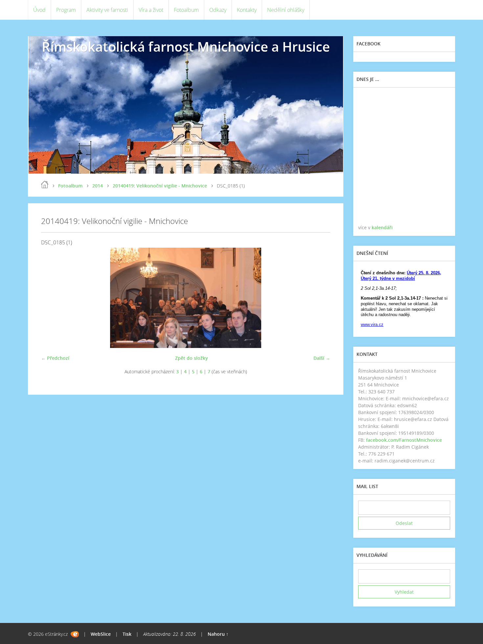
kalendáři (382, 227)
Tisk (127, 634)
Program (66, 9)
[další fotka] (319, 298)
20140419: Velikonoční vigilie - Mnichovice (160, 186)
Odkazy (217, 9)
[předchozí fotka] (51, 298)
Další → (321, 358)
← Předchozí (55, 358)
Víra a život (151, 9)
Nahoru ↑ (218, 634)
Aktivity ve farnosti (107, 9)
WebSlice (101, 634)
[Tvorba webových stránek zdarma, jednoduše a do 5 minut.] (75, 634)
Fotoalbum (186, 9)
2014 (97, 186)
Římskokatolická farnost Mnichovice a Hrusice (186, 46)
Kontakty (247, 9)
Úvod (39, 9)
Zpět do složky (191, 358)
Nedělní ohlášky (285, 9)
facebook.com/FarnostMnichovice (404, 440)
